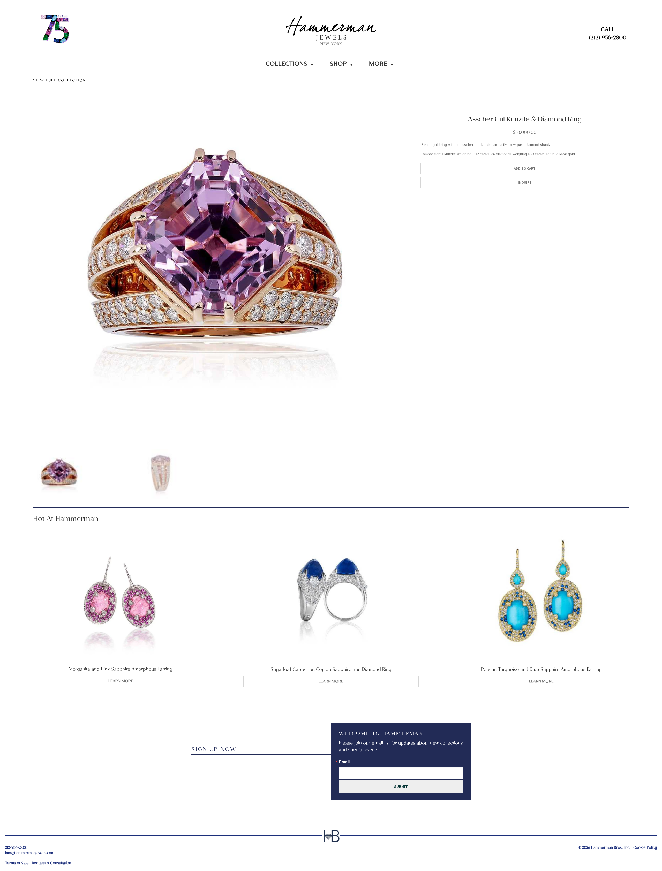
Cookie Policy (645, 848)
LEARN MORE (120, 681)
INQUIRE (524, 182)
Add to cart (525, 168)
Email (344, 762)
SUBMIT (401, 786)
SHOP (338, 64)
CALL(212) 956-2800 (607, 34)
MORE (378, 64)
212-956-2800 (16, 848)
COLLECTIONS (286, 64)
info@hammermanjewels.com (29, 853)
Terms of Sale (17, 863)
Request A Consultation (51, 863)
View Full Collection (59, 81)
